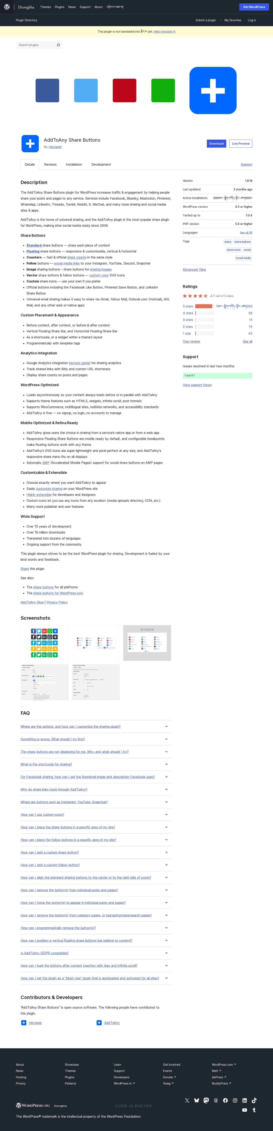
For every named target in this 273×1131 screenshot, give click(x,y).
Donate (169, 1077)
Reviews (50, 164)
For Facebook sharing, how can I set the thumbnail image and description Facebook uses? (88, 777)
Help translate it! (164, 31)
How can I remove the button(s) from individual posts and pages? (69, 890)
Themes (70, 1070)
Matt (216, 1070)
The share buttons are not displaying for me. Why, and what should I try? (75, 752)
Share (25, 569)
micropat (55, 147)
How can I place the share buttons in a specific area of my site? (68, 827)
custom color (99, 275)
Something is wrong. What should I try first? (53, 739)
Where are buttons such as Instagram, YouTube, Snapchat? (64, 802)
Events (167, 1070)
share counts (76, 257)
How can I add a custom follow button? (50, 865)
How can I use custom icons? (42, 815)
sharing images (101, 269)
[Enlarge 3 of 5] (166, 630)
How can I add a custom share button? (50, 852)
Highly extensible (39, 495)
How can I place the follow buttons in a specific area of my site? (68, 840)
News (19, 1070)
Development (101, 164)
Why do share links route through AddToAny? (54, 789)
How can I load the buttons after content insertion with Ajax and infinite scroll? (79, 966)
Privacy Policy (57, 602)
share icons (234, 249)
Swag (168, 1083)
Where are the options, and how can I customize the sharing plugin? (71, 726)
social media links (67, 263)
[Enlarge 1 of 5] (63, 630)
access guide (79, 363)
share (227, 241)
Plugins (69, 1077)
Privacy (21, 1083)
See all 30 (246, 232)
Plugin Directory (26, 20)
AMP (46, 463)
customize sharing (49, 489)
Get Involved (171, 1064)
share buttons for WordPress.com (58, 593)
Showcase (72, 1064)
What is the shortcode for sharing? (46, 764)
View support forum (197, 385)
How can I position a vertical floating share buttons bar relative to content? (76, 940)
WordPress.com (224, 1064)
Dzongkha (60, 1105)
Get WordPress (254, 7)
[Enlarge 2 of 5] (115, 630)
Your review (191, 341)
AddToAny (112, 1023)
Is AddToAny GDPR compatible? (45, 953)
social (247, 249)
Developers (122, 1077)
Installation (74, 164)
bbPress (219, 1077)
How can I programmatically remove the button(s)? (58, 928)
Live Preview (241, 143)
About (20, 1064)
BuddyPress (221, 1083)
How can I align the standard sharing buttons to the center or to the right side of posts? (86, 878)
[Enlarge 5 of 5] (115, 670)
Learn (117, 1064)
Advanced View (194, 269)
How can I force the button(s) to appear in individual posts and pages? (73, 903)
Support (246, 164)
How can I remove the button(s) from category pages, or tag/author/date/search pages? (86, 915)
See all (247, 341)
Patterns (70, 1083)
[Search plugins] (58, 45)
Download (216, 143)
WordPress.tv (124, 1083)
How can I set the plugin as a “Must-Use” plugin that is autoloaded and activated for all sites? (90, 978)
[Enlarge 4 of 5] (63, 670)
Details (30, 164)
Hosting (21, 1077)
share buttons (43, 587)
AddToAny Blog (32, 602)
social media (243, 257)
